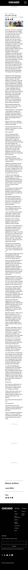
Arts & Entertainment (17, 517)
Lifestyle (16, 513)
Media (15, 530)
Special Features (16, 523)
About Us (24, 511)
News (15, 511)
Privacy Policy (23, 514)
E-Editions (16, 528)
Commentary (17, 525)
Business (16, 519)
